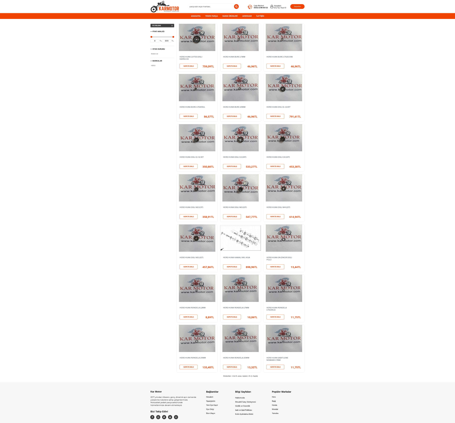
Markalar (157, 61)
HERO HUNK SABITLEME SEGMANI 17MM (277, 359)
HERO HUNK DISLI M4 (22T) (278, 207)
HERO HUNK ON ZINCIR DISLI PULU (279, 258)
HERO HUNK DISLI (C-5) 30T (192, 157)
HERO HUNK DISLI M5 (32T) (191, 257)
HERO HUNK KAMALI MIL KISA (236, 257)
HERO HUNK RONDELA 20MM (193, 358)
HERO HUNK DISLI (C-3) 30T (278, 107)
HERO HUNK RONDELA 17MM (236, 308)
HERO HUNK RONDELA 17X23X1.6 (276, 309)
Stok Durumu (158, 49)
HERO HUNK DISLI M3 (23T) (235, 207)
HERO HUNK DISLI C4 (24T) (278, 157)
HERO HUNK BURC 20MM (234, 107)
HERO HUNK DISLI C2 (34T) (234, 157)
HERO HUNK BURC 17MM (234, 57)
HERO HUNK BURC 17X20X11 (192, 107)
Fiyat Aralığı (158, 31)
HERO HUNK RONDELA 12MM (193, 308)
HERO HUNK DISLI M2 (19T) (191, 207)
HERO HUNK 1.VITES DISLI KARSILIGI (191, 58)
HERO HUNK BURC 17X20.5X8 (279, 57)
